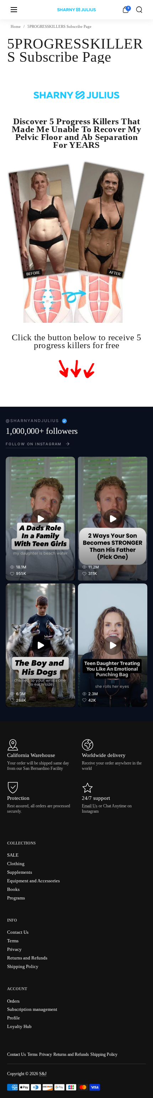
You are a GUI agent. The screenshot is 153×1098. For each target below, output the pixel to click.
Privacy (45, 1054)
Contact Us (16, 1054)
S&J (43, 1074)
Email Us (89, 806)
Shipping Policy (103, 1054)
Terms (32, 1054)
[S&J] (76, 9)
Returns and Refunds (71, 1054)
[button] (139, 9)
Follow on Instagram (34, 444)
